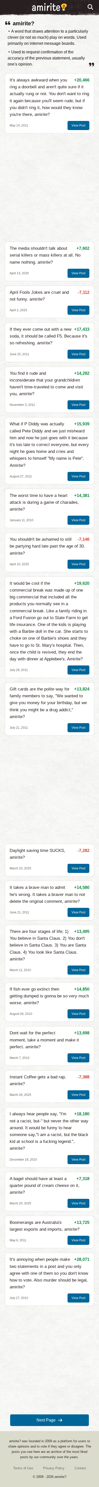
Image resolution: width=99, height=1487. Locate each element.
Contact (80, 1468)
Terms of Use (23, 1468)
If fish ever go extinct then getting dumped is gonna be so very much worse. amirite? (49, 996)
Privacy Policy (53, 1468)
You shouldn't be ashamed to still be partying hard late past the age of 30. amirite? (47, 546)
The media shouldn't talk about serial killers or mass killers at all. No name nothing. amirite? (45, 255)
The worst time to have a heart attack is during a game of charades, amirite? (44, 502)
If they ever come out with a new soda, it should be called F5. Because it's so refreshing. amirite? (48, 336)
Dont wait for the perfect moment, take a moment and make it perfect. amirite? (44, 1040)
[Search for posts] (90, 7)
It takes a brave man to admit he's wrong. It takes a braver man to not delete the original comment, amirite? (47, 894)
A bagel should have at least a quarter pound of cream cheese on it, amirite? (44, 1185)
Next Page (46, 1420)
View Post (78, 125)
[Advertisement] (49, 187)
